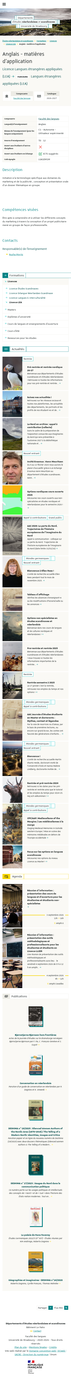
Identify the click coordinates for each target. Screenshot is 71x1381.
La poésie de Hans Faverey (35, 1235)
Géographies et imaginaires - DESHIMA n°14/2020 (36, 1280)
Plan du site (21, 1347)
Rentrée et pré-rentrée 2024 (42, 783)
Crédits (53, 1347)
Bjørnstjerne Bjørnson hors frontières (35, 1035)
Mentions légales (38, 1347)
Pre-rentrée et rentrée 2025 (42, 648)
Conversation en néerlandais (35, 1083)
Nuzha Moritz (16, 254)
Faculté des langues (21, 98)
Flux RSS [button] (58, 1307)
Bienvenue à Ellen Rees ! (40, 570)
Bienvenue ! (33, 756)
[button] (50, 1308)
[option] (35, 373)
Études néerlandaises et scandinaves (17, 40)
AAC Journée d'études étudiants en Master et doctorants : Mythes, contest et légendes (44, 718)
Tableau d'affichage (38, 594)
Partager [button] (42, 1307)
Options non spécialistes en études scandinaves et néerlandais (42, 621)
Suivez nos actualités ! (39, 397)
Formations (41, 40)
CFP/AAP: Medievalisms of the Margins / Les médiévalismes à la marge (45, 821)
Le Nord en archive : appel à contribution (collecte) (42, 426)
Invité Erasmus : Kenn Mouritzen (45, 461)
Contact (37, 1330)
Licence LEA (11, 44)
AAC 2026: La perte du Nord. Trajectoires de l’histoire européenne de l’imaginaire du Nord (44, 531)
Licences (53, 40)
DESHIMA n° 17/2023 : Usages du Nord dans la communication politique (35, 1185)
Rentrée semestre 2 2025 (41, 682)
